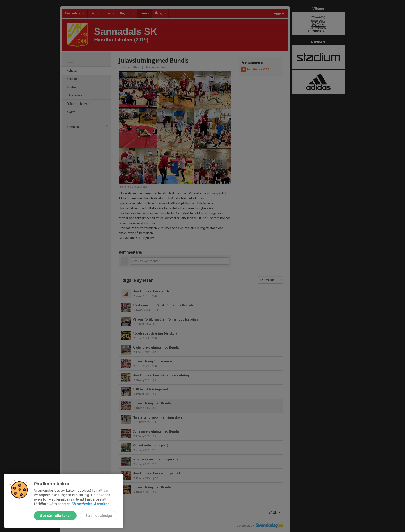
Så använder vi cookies (90, 504)
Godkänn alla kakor (55, 516)
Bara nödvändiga (98, 516)
